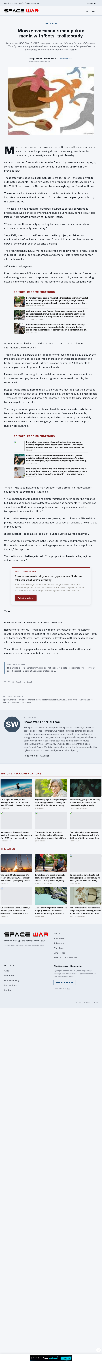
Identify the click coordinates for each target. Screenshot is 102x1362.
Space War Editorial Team (44, 58)
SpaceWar (59, 938)
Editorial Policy (11, 980)
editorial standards (11, 703)
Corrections (10, 985)
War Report (59, 948)
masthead (27, 703)
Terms (87, 1003)
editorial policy (71, 750)
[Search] (86, 10)
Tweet (7, 611)
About (7, 971)
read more (52, 653)
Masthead (9, 975)
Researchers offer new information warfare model (33, 622)
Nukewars (59, 943)
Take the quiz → (25, 598)
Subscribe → (64, 982)
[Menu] (93, 10)
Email (29, 682)
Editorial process (66, 59)
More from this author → (38, 756)
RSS (68, 989)
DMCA (95, 1003)
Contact (8, 990)
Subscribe (92, 3)
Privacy (77, 1003)
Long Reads (59, 953)
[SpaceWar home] (21, 10)
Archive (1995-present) (65, 957)
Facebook (20, 682)
